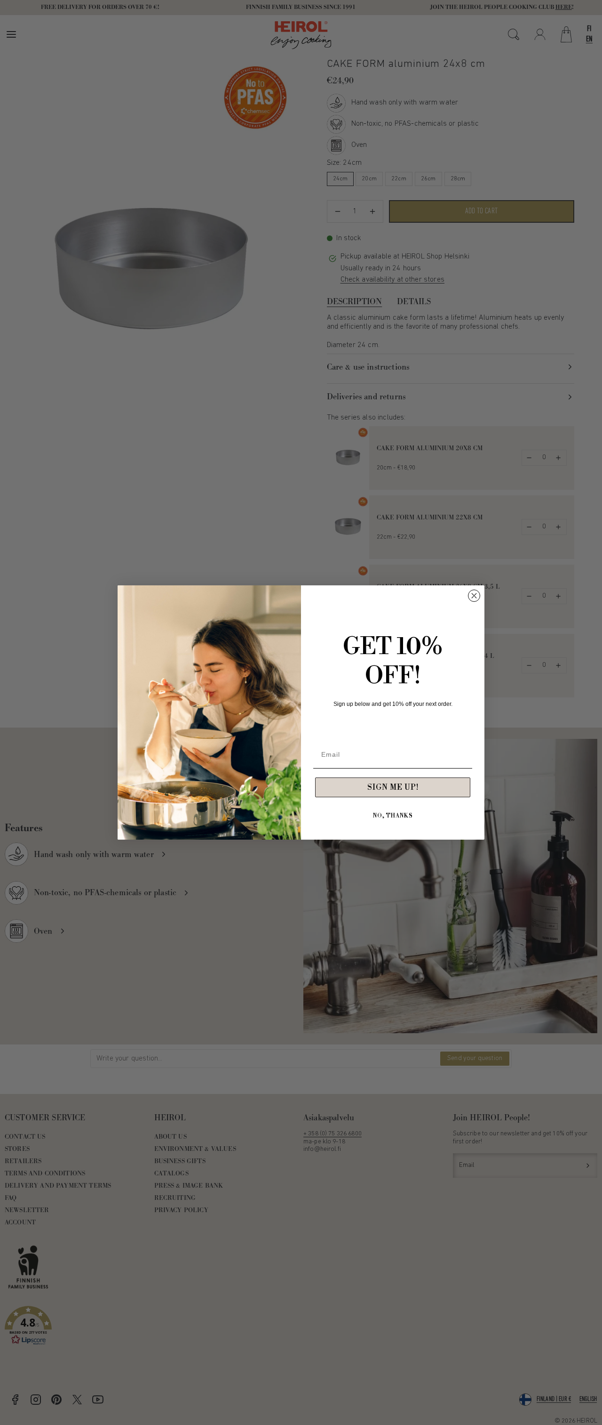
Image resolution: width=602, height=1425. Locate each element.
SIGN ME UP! (393, 787)
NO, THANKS (393, 815)
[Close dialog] (474, 595)
